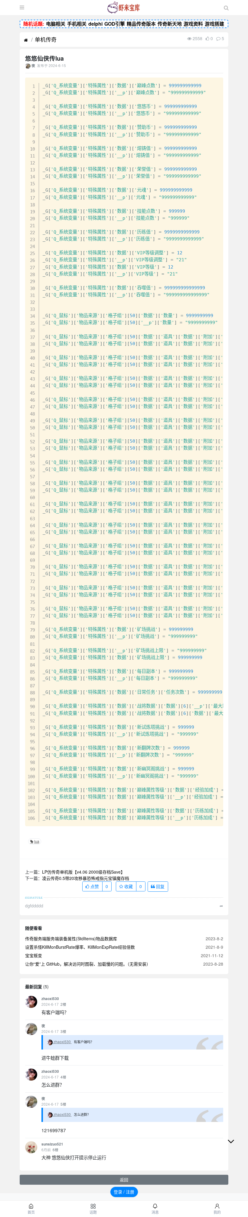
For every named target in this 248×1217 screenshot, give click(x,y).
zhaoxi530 (50, 998)
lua (36, 841)
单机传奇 (46, 39)
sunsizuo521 (52, 1144)
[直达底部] (235, 1146)
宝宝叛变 (33, 955)
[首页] (26, 40)
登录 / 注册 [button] (124, 1192)
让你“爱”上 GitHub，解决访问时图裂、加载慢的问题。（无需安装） (88, 964)
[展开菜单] (22, 7)
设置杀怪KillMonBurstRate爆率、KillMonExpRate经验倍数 (80, 947)
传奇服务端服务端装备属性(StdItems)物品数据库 (71, 938)
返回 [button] (124, 1180)
